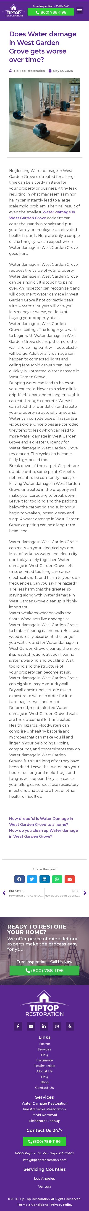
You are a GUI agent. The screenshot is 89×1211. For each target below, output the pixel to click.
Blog (45, 1082)
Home (44, 1044)
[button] (79, 10)
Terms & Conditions (33, 1204)
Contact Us (44, 1088)
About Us (44, 1071)
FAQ (44, 1055)
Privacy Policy (61, 1204)
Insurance (44, 1060)
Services (44, 1049)
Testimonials (44, 1066)
